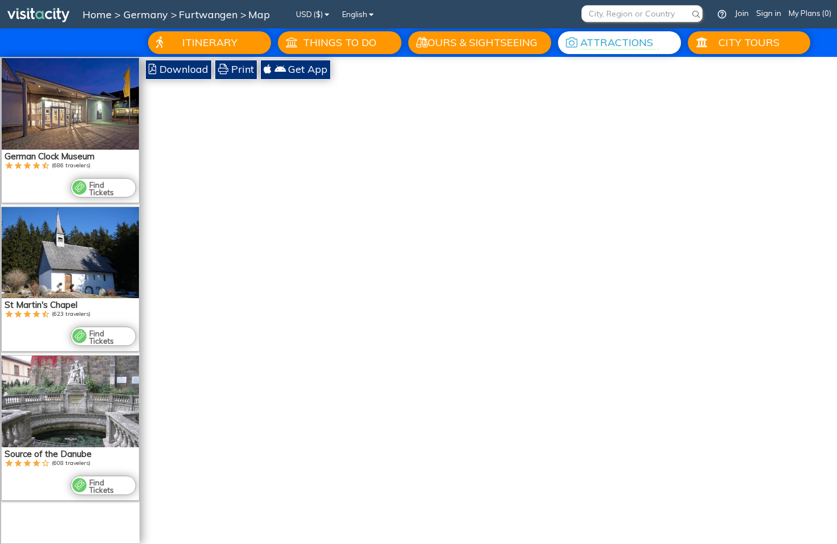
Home (97, 14)
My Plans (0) (810, 13)
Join (742, 13)
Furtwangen (209, 14)
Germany (147, 14)
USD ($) (310, 14)
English (355, 14)
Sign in (768, 13)
